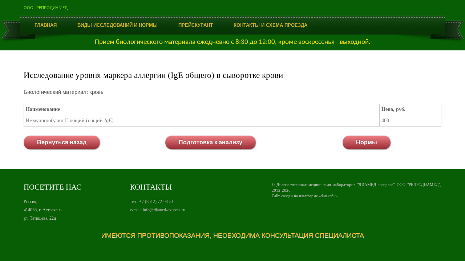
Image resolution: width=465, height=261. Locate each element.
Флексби (328, 196)
